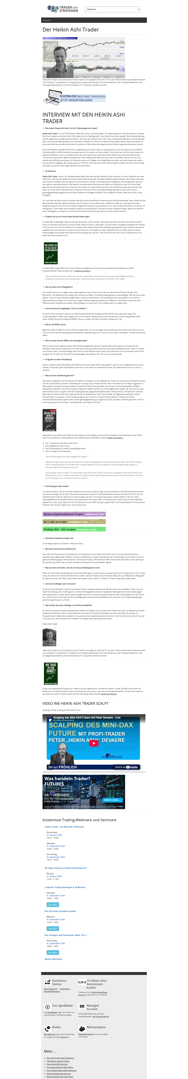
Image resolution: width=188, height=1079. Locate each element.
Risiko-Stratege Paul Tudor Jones (60, 1076)
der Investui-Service (101, 1016)
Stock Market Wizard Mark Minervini (61, 1070)
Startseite (46, 20)
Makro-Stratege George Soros (59, 1073)
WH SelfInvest (49, 1034)
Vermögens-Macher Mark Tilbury (60, 1067)
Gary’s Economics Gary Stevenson (60, 1058)
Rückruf (64, 1037)
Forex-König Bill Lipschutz (57, 1064)
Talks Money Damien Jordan (58, 1061)
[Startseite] (62, 9)
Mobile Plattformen (52, 991)
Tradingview (65, 989)
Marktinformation (85, 1034)
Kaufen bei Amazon (82, 271)
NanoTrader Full (50, 989)
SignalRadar (52, 1012)
